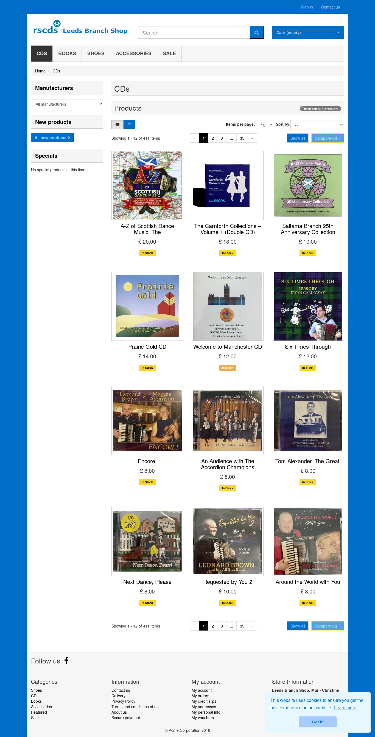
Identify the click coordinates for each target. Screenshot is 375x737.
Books (67, 53)
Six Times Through (308, 346)
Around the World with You (308, 582)
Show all (297, 138)
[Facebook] (66, 662)
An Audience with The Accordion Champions (227, 464)
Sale (169, 53)
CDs (42, 53)
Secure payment (125, 717)
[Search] (257, 32)
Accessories (134, 53)
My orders (200, 695)
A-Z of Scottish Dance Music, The (147, 229)
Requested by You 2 (227, 582)
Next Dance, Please (147, 582)
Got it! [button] (318, 722)
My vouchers (203, 717)
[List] (129, 124)
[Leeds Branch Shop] (80, 28)
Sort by (282, 124)
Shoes (96, 53)
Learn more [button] (345, 707)
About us (119, 712)
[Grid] (117, 124)
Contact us (330, 7)
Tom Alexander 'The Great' (308, 461)
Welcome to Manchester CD (227, 346)
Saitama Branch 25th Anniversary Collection (308, 229)
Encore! (147, 461)
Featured (39, 712)
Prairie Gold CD (147, 346)
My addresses (204, 706)
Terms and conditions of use (136, 706)
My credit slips (204, 701)
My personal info (206, 712)
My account (202, 690)
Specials (46, 155)
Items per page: (240, 124)
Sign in (307, 7)
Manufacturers (54, 88)
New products (53, 122)
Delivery (118, 695)
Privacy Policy (123, 701)
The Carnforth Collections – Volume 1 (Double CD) (227, 229)
